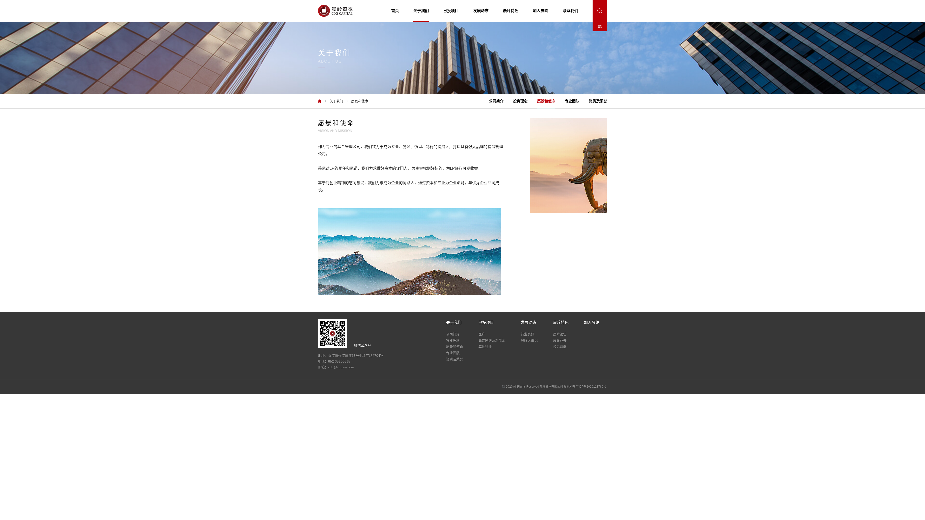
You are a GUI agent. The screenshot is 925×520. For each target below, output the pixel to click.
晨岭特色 (510, 11)
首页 (395, 11)
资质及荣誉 (598, 101)
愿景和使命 (546, 101)
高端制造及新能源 (491, 340)
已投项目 (451, 11)
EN (600, 26)
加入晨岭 (540, 11)
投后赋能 (560, 347)
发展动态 (481, 11)
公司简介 (496, 101)
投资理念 (520, 101)
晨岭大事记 (529, 340)
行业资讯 (527, 334)
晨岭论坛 (560, 334)
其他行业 (485, 347)
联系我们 (570, 11)
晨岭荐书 (560, 340)
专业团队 (572, 101)
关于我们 (421, 11)
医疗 (481, 334)
